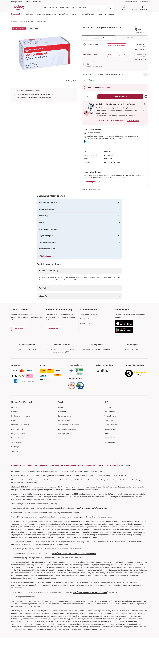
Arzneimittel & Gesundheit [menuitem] (46, 14)
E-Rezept (107, 407)
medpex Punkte (110, 438)
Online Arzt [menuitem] (30, 14)
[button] (110, 120)
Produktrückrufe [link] (110, 429)
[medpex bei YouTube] (106, 370)
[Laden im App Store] (130, 323)
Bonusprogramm (64, 416)
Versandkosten (110, 416)
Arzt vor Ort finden (133, 120)
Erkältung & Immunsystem (21, 416)
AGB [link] (37, 465)
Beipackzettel (46, 256)
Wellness (14, 451)
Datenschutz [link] (54, 465)
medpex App (37, 1)
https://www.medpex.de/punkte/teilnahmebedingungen (74, 553)
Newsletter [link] (62, 411)
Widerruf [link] (43, 465)
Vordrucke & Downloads (67, 429)
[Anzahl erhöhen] (91, 96)
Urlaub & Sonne (17, 438)
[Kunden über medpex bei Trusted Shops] (136, 373)
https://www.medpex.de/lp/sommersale (91, 508)
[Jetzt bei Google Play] (130, 330)
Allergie (14, 407)
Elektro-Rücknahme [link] (68, 465)
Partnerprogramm (64, 433)
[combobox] (77, 7)
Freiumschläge (110, 411)
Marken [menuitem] (99, 14)
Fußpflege (15, 447)
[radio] (84, 44)
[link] (71, 385)
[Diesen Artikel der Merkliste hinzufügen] (146, 96)
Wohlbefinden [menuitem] (63, 14)
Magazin (27, 1)
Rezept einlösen (64, 420)
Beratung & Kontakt (131, 1)
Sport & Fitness (16, 442)
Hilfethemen (144, 1)
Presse (31, 465)
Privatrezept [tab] (131, 38)
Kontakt (61, 407)
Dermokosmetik (17, 429)
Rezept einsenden (82, 280)
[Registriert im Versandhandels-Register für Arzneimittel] (79, 372)
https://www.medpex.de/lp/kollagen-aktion (90, 592)
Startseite (14, 21)
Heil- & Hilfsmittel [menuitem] (87, 14)
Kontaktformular (86, 323)
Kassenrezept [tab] (98, 38)
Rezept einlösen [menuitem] (17, 14)
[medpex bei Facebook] (98, 370)
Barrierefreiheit (110, 442)
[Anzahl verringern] (84, 96)
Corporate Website (18, 465)
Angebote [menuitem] (110, 14)
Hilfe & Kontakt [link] (85, 319)
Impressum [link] (90, 465)
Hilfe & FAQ (108, 420)
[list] (44, 53)
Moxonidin (108, 158)
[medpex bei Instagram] (102, 370)
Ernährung (15, 420)
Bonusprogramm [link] (16, 2)
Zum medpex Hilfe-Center (90, 314)
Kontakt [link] (107, 433)
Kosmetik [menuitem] (74, 14)
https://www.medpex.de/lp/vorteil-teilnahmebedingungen (89, 517)
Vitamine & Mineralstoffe (20, 425)
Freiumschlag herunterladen (68, 425)
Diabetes (14, 411)
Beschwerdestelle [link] (111, 425)
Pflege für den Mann (18, 433)
